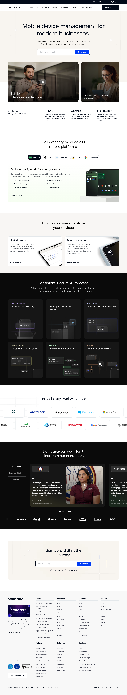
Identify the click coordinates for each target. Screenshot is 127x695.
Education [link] (60, 648)
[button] (43, 82)
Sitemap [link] (103, 616)
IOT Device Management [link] (43, 621)
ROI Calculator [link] (83, 628)
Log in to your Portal (17, 675)
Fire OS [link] (59, 628)
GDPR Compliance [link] (106, 609)
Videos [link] (81, 613)
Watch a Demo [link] (83, 661)
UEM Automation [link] (41, 651)
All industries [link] (61, 670)
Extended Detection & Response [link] (42, 607)
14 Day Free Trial (110, 7)
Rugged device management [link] (44, 631)
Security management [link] (42, 661)
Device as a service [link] (41, 634)
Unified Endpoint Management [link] (44, 603)
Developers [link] (82, 632)
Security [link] (103, 606)
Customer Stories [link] (84, 625)
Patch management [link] (41, 654)
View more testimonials (62, 512)
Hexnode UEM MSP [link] (41, 627)
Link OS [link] (59, 635)
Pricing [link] (81, 648)
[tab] (34, 157)
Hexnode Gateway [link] (41, 670)
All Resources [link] (83, 635)
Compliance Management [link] (43, 637)
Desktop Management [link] (42, 624)
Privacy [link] (50, 687)
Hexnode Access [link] (41, 673)
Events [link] (81, 616)
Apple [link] (59, 603)
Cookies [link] (57, 687)
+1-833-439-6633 (96, 2)
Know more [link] (14, 262)
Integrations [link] (39, 676)
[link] (103, 687)
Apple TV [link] (60, 622)
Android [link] (59, 606)
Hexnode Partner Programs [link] (87, 664)
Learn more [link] (15, 195)
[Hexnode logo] (14, 7)
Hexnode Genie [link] (40, 648)
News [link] (102, 619)
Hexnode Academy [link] (84, 622)
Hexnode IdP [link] (39, 612)
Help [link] (80, 606)
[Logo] (16, 598)
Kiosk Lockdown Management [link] (44, 618)
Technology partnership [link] (86, 670)
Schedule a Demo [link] (84, 654)
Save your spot (13, 632)
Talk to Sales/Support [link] (85, 658)
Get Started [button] (84, 564)
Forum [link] (81, 609)
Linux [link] (58, 616)
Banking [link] (59, 654)
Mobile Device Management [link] (44, 615)
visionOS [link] (59, 632)
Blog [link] (80, 603)
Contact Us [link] (104, 613)
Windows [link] (60, 613)
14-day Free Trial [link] (84, 651)
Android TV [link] (60, 625)
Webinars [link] (82, 619)
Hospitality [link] (60, 667)
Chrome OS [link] (60, 619)
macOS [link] (59, 609)
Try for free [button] (82, 52)
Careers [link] (103, 622)
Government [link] (61, 651)
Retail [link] (59, 658)
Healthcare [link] (60, 664)
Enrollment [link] (39, 658)
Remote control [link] (40, 667)
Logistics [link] (59, 661)
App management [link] (41, 664)
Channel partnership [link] (85, 667)
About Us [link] (103, 603)
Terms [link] (43, 687)
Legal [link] (102, 625)
